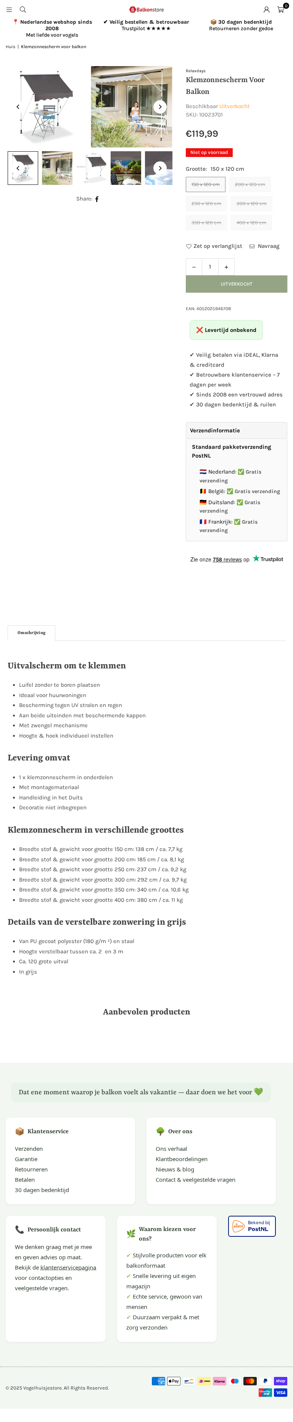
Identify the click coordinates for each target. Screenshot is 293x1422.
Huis (10, 46)
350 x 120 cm (206, 222)
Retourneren (31, 1169)
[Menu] (9, 9)
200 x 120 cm (250, 184)
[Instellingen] (267, 9)
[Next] (160, 106)
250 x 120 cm (206, 203)
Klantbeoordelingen (182, 1159)
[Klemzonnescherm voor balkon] (57, 168)
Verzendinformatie (215, 430)
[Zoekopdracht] (23, 9)
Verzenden (29, 1148)
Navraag (268, 246)
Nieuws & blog (175, 1169)
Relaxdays (196, 70)
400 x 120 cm (251, 222)
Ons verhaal (171, 1148)
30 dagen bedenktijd (42, 1190)
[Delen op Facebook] (97, 198)
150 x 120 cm (206, 184)
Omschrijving (31, 633)
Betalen (25, 1179)
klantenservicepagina (68, 1267)
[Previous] (18, 106)
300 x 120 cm (252, 203)
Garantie (26, 1159)
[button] (280, 9)
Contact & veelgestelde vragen (195, 1179)
